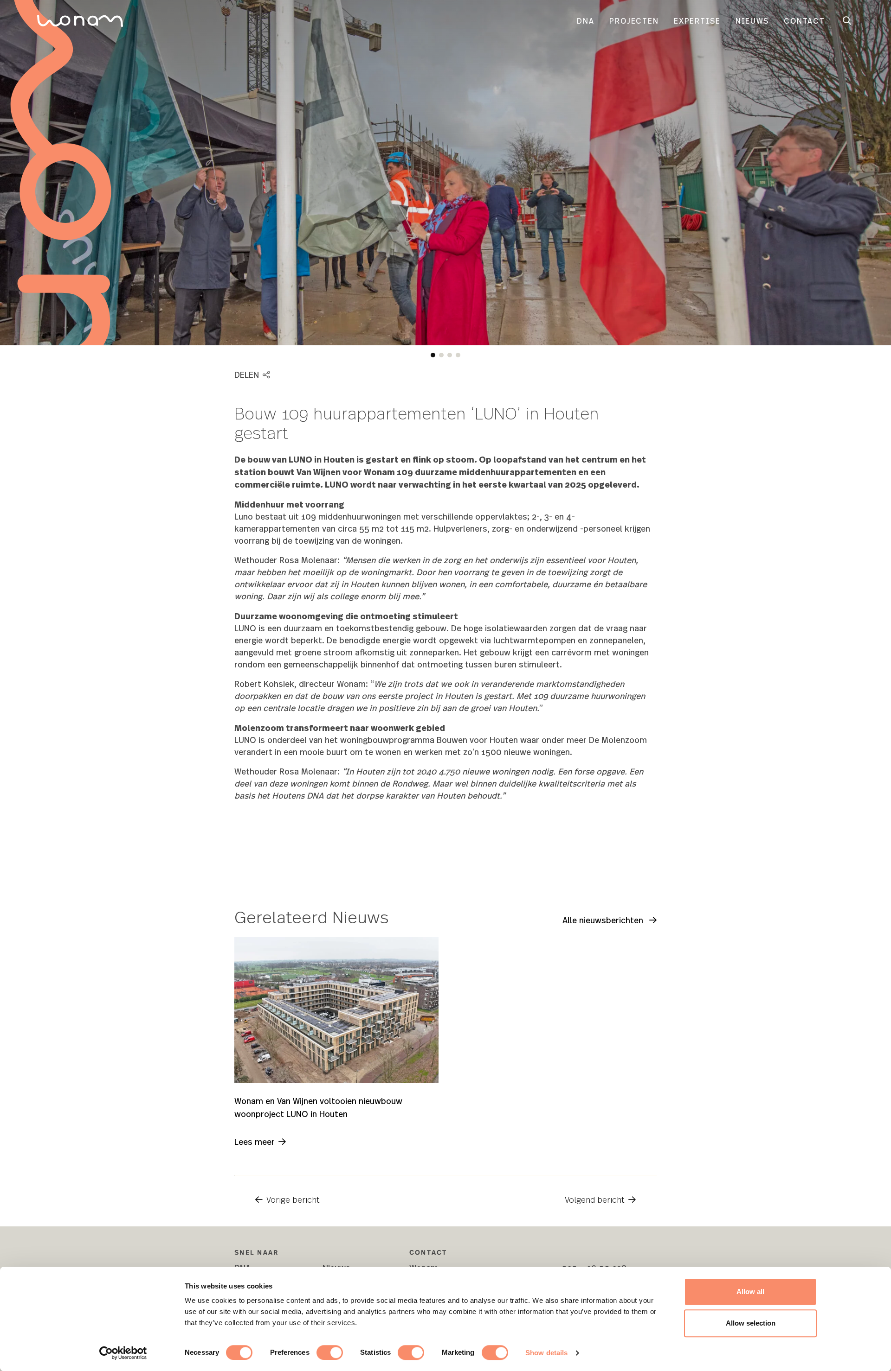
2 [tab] (441, 355)
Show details (546, 1353)
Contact (804, 20)
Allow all (750, 1291)
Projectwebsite (615, 857)
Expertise (697, 20)
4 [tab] (458, 355)
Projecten (634, 20)
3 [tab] (449, 355)
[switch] (329, 1352)
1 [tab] (433, 355)
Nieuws (752, 20)
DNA (585, 20)
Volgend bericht (595, 1199)
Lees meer (254, 1141)
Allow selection (750, 1323)
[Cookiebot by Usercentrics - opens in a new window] (123, 1353)
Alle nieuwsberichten (604, 920)
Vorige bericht (293, 1199)
